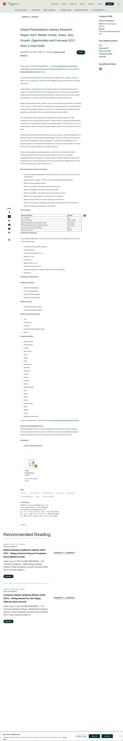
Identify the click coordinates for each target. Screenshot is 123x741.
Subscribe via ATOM (105, 54)
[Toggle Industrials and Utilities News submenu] (90, 10)
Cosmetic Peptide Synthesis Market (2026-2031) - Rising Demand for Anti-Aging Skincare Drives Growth (24, 598)
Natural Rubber (60, 493)
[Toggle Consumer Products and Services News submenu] (30, 10)
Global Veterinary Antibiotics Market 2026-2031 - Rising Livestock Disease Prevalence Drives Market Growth (24, 553)
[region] (61, 736)
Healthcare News (66, 10)
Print (100, 45)
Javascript (102, 56)
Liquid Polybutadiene (47, 493)
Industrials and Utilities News (82, 10)
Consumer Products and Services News (21, 10)
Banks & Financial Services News (50, 10)
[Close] (120, 736)
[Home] (11, 3)
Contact (23, 525)
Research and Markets (10, 546)
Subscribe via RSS (105, 51)
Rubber (38, 496)
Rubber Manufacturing (48, 496)
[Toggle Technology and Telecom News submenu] (107, 10)
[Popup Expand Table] (84, 215)
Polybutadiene (70, 493)
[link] (54, 4)
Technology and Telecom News (99, 10)
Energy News (36, 10)
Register (109, 4)
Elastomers (24, 493)
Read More (8, 576)
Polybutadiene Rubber (27, 496)
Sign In (100, 4)
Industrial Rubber (34, 493)
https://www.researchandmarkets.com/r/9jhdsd (63, 420)
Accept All (107, 736)
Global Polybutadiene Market (33, 445)
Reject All (94, 736)
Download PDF (103, 48)
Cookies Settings (81, 736)
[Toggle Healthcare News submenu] (73, 10)
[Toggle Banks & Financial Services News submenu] (59, 10)
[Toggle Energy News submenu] (42, 10)
